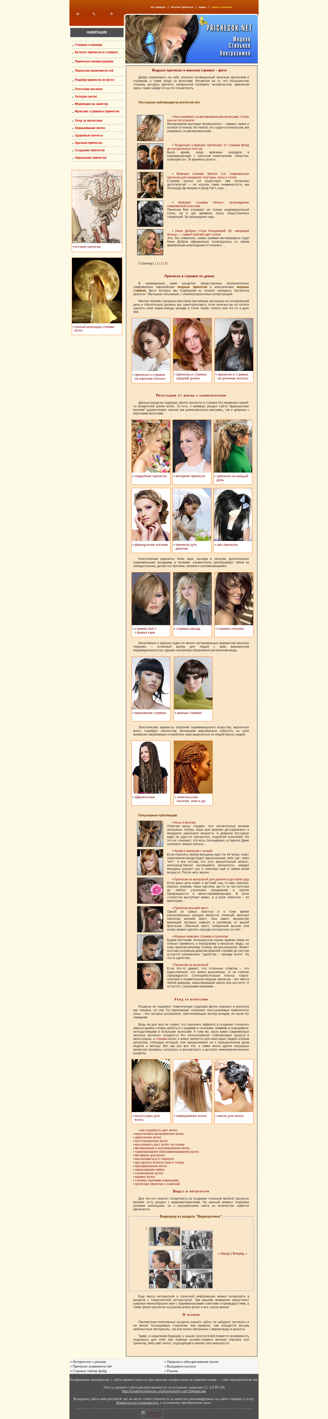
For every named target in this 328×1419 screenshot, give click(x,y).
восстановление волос (151, 1141)
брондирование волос (151, 1166)
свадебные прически (151, 476)
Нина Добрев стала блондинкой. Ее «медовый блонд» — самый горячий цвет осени (208, 232)
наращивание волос (191, 1116)
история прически (88, 247)
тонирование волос (149, 1173)
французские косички (151, 545)
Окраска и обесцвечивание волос (193, 1362)
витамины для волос (150, 1155)
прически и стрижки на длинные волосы (233, 376)
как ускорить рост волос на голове (159, 1144)
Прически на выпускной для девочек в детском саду (211, 879)
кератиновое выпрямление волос (159, 1134)
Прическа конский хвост (191, 908)
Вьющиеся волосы (181, 1366)
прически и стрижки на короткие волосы (150, 376)
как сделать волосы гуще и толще (159, 1162)
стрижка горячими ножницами (157, 1180)
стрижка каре (145, 632)
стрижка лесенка (231, 629)
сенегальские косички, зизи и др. (191, 799)
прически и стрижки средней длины (191, 376)
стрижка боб (144, 629)
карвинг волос (145, 1177)
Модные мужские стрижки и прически (201, 936)
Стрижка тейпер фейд (90, 1371)
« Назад (224, 1253)
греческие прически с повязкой (157, 1184)
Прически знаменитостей (92, 1366)
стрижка (162, 1039)
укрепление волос (148, 1137)
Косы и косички (185, 822)
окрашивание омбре (150, 1169)
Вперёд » (240, 1253)
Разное (172, 1371)
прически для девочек (186, 546)
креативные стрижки (150, 713)
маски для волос (231, 1116)
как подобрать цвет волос (159, 1130)
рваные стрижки (189, 713)
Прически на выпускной (191, 965)
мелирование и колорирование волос (162, 1148)
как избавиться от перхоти (154, 1159)
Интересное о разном (89, 1362)
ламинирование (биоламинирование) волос (167, 1152)
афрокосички (145, 797)
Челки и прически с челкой (193, 851)
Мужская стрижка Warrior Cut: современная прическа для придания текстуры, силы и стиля (208, 175)
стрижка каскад (188, 629)
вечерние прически (190, 476)
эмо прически (227, 545)
